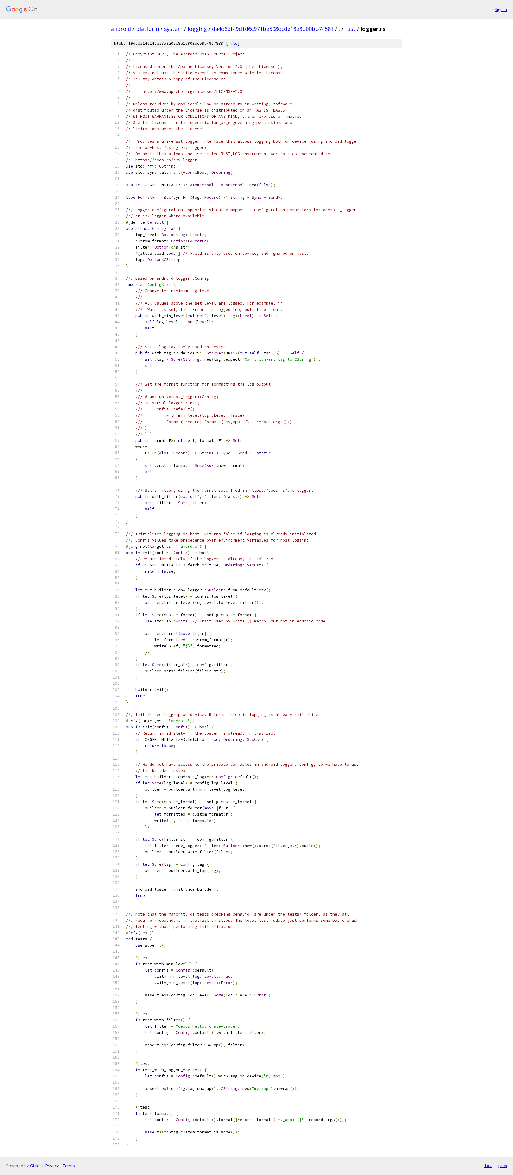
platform (147, 28)
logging (197, 28)
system (173, 28)
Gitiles (36, 1165)
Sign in (501, 9)
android (121, 28)
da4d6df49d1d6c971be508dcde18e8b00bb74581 (273, 28)
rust (350, 28)
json (502, 1165)
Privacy (52, 1165)
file (233, 43)
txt (488, 1165)
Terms (68, 1165)
